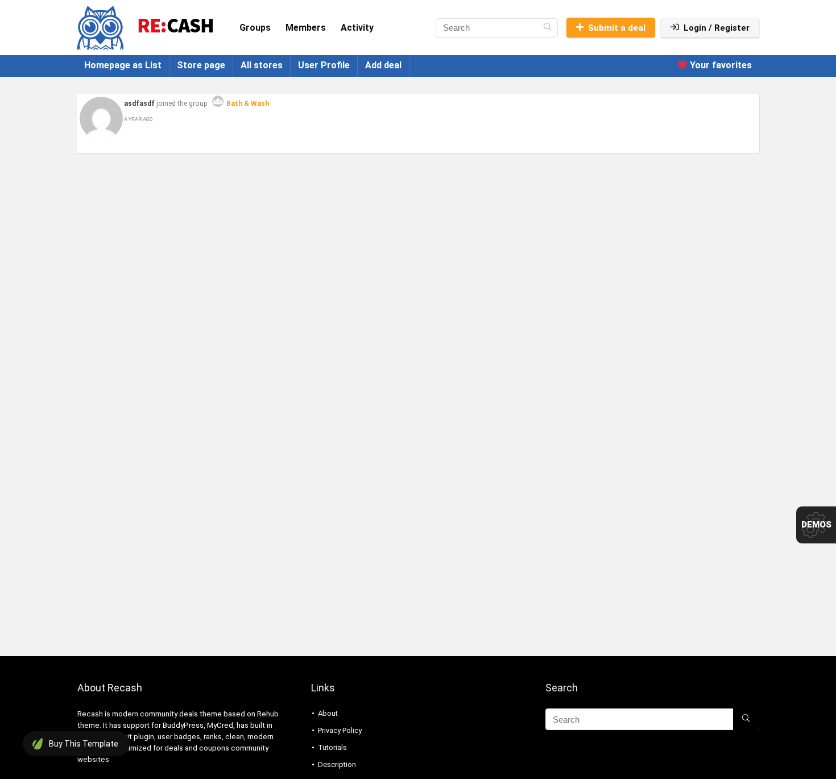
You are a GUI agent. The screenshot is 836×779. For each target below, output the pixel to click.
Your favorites (720, 65)
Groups (255, 27)
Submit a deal (616, 28)
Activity (357, 27)
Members (305, 27)
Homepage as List (123, 65)
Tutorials (332, 747)
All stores (262, 65)
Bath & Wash (247, 104)
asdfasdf (139, 104)
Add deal (383, 65)
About (328, 713)
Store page (201, 65)
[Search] (547, 28)
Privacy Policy (340, 730)
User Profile (324, 65)
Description (337, 764)
